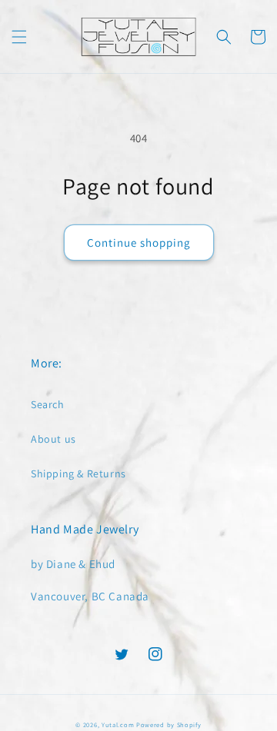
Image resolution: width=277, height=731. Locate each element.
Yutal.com (118, 724)
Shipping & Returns (78, 473)
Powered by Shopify (169, 724)
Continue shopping (139, 242)
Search (48, 404)
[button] (19, 37)
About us (53, 439)
